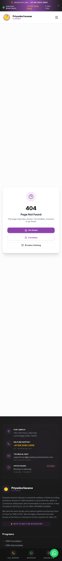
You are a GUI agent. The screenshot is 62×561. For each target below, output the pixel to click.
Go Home (32, 230)
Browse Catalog (33, 245)
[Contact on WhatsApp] (54, 553)
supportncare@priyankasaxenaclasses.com (33, 457)
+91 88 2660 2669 (39, 2)
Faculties (32, 237)
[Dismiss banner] (58, 5)
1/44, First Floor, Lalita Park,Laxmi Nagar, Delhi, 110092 (25, 434)
